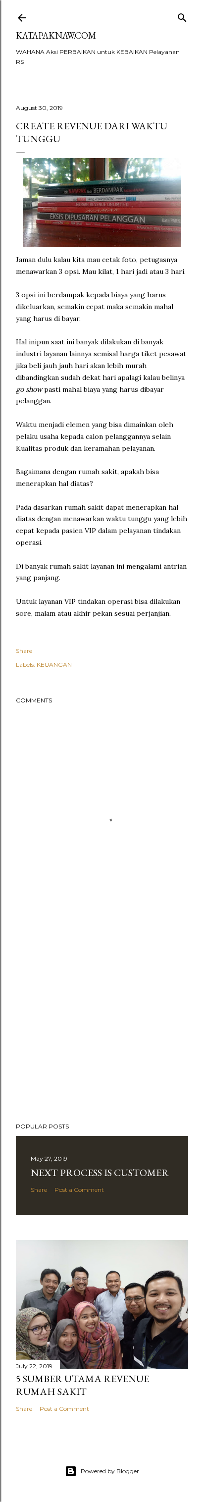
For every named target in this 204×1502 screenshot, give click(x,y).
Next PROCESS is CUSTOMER (100, 1172)
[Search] (182, 15)
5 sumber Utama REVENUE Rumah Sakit (82, 1385)
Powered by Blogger (110, 1471)
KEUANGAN (54, 664)
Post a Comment (79, 1189)
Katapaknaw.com (56, 35)
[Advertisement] (102, 1028)
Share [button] (24, 650)
